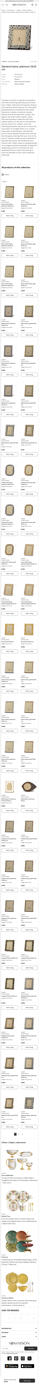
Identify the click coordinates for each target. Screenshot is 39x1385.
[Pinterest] (16, 1358)
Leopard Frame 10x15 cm (9, 996)
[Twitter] (30, 1358)
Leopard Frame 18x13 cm (28, 958)
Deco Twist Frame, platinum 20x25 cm (8, 205)
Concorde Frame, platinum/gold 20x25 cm (29, 563)
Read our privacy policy (12, 1353)
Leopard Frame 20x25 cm (10, 958)
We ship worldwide (19, 1)
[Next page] (22, 1134)
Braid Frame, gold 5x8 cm (29, 443)
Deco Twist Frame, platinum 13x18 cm (7, 245)
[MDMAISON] (19, 5)
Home (3, 10)
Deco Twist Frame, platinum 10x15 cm (7, 284)
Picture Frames (26, 10)
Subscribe (31, 1348)
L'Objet (18, 10)
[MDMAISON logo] (20, 1343)
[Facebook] (10, 1358)
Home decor (10, 10)
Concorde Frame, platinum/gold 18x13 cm (9, 603)
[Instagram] (23, 1358)
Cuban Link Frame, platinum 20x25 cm (8, 483)
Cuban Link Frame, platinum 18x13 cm (7, 523)
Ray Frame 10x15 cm (27, 642)
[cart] (32, 5)
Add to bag (27, 1381)
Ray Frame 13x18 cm (8, 642)
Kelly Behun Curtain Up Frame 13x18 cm (9, 800)
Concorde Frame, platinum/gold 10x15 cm (28, 603)
